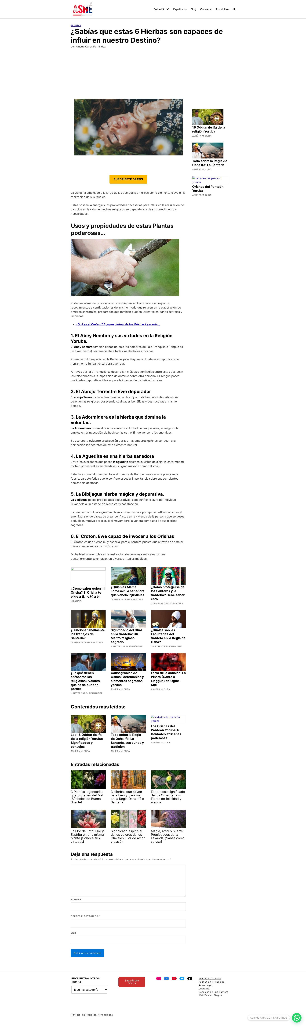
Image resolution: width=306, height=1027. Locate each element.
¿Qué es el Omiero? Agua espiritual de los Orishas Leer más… (118, 324)
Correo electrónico (85, 916)
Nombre (77, 899)
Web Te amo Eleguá (210, 995)
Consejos (205, 9)
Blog (193, 9)
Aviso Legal (205, 985)
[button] (297, 1018)
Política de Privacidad (212, 981)
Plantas (76, 25)
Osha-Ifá (159, 9)
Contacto (204, 988)
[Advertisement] (153, 75)
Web (73, 933)
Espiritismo (180, 9)
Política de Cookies (210, 978)
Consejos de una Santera (213, 992)
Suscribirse (222, 9)
